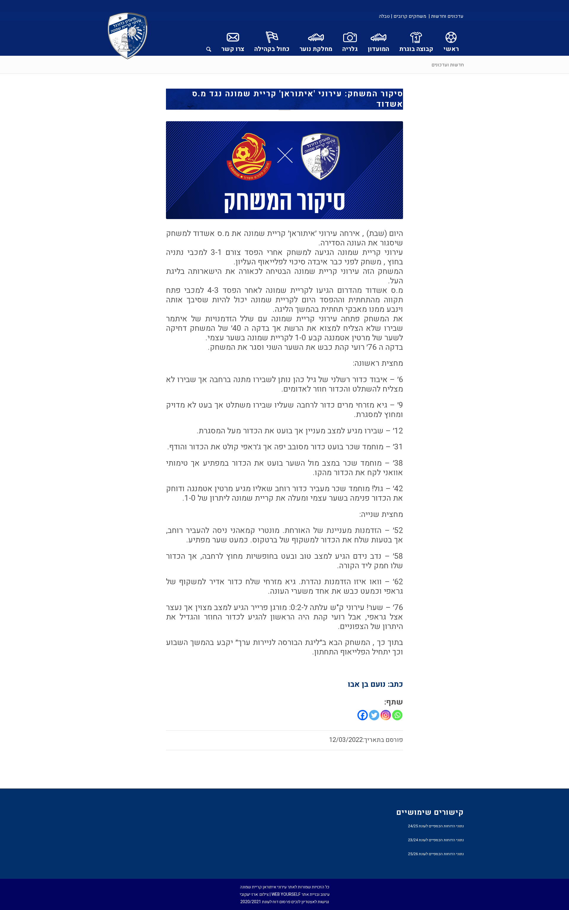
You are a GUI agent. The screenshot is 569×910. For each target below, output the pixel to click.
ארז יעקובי (249, 894)
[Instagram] (386, 715)
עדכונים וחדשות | (446, 16)
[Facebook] (362, 715)
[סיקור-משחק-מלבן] (284, 170)
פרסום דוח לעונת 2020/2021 (265, 902)
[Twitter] (374, 715)
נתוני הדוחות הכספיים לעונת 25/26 (436, 854)
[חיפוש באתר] (208, 38)
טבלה (384, 16)
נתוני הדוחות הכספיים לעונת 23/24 (436, 840)
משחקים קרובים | (408, 16)
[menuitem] (445, 16)
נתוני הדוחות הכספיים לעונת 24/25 (436, 826)
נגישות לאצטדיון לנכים (310, 902)
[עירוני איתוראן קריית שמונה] (127, 36)
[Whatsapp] (397, 715)
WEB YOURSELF (286, 894)
